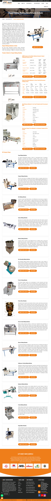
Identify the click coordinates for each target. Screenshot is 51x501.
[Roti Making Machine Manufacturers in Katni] (9, 205)
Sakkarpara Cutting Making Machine (25, 363)
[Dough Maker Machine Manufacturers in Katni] (9, 434)
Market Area (20, 492)
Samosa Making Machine (22, 217)
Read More (33, 188)
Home (19, 3)
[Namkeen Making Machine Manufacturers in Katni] (9, 392)
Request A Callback (40, 76)
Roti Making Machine (22, 197)
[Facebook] (44, 1)
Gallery (43, 3)
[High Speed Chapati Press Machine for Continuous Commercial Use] (11, 136)
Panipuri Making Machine (23, 176)
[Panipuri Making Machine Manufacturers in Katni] (9, 184)
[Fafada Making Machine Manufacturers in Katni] (9, 413)
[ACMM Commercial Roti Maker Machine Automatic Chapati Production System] (11, 64)
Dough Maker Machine (22, 425)
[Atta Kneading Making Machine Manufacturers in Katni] (9, 267)
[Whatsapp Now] (2, 495)
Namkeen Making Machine (23, 384)
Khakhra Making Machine (23, 238)
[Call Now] (2, 492)
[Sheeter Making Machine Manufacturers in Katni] (9, 350)
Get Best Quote (38, 47)
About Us (23, 3)
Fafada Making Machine (22, 404)
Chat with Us (41, 0)
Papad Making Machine (22, 155)
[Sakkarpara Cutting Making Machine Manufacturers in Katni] (9, 371)
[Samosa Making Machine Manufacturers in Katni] (9, 226)
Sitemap (19, 490)
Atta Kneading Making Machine (24, 259)
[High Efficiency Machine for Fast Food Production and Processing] (11, 112)
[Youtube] (46, 1)
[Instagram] (45, 495)
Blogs (47, 3)
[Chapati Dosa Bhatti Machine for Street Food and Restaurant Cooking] (11, 88)
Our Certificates (37, 3)
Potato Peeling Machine (22, 280)
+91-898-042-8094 (34, 0)
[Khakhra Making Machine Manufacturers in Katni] (9, 246)
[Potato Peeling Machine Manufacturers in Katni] (9, 288)
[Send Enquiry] (2, 498)
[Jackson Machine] (7, 3)
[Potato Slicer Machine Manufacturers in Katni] (9, 309)
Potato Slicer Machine (22, 300)
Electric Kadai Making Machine (24, 321)
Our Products (28, 3)
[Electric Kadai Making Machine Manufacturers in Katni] (9, 330)
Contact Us (46, 6)
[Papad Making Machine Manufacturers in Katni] (9, 163)
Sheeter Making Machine (22, 342)
